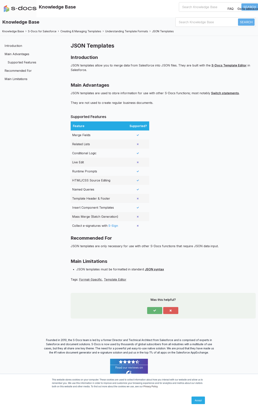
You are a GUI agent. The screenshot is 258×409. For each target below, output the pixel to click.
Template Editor (115, 279)
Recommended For (18, 71)
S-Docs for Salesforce (42, 31)
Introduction (13, 46)
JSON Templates (163, 31)
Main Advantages (17, 54)
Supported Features (22, 62)
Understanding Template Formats (126, 31)
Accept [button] (198, 400)
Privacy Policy (150, 386)
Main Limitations (16, 79)
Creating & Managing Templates (80, 31)
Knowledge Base (13, 31)
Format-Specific (90, 279)
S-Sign (113, 226)
